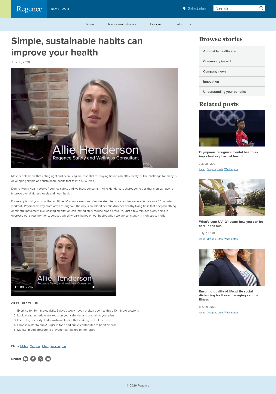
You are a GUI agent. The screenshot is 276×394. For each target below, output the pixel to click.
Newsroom (60, 9)
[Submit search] (261, 8)
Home (89, 24)
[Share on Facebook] (33, 359)
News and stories (122, 24)
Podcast (156, 24)
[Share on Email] (48, 359)
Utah (45, 346)
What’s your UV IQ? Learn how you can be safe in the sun (231, 224)
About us (184, 24)
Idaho (24, 346)
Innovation (211, 81)
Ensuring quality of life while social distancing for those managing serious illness (228, 295)
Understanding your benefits (224, 91)
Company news (214, 71)
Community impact (217, 61)
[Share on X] (40, 359)
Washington (58, 346)
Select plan (197, 8)
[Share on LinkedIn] (25, 359)
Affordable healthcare (219, 51)
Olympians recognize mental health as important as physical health (228, 154)
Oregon (35, 346)
